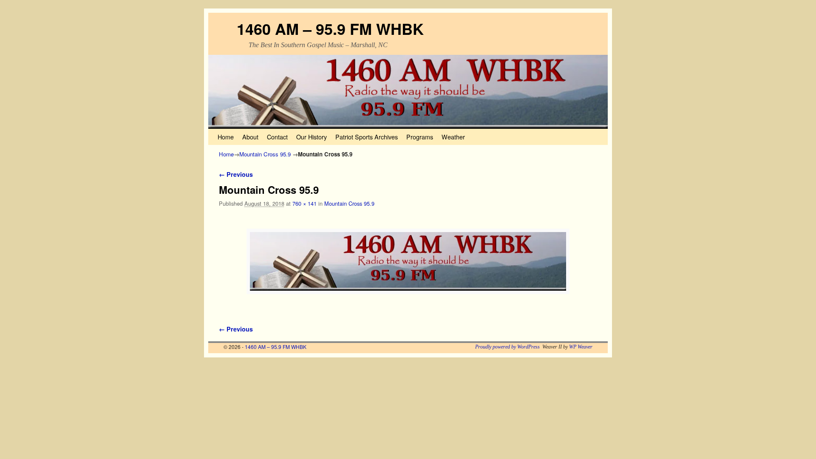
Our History (311, 136)
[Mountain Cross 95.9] (408, 261)
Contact (277, 136)
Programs (419, 136)
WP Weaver (580, 347)
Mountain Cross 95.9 (265, 154)
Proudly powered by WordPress (507, 347)
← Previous (236, 174)
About (250, 136)
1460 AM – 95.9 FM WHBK (330, 28)
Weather (453, 136)
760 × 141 (304, 203)
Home (226, 136)
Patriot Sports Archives (366, 136)
